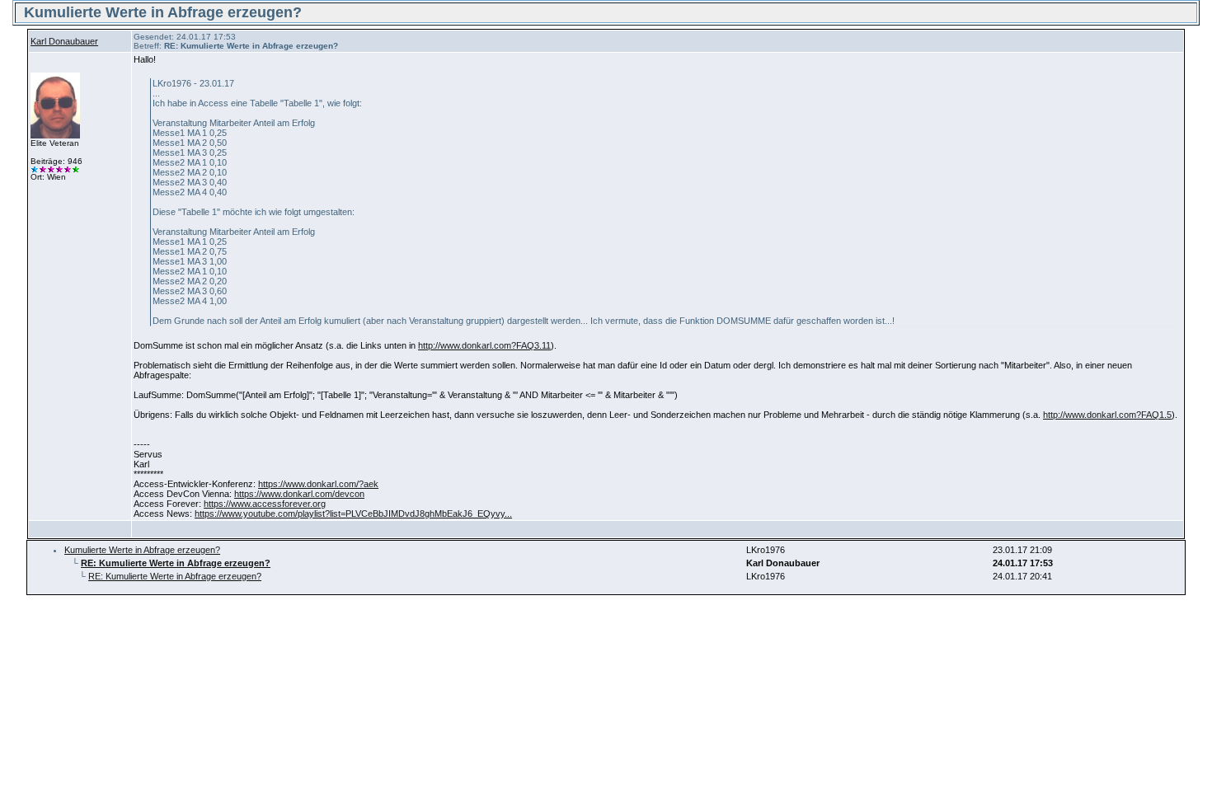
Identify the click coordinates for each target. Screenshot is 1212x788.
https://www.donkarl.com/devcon (299, 494)
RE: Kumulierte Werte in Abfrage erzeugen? (174, 576)
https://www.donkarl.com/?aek (318, 484)
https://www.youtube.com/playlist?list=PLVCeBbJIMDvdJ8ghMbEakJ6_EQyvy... (353, 513)
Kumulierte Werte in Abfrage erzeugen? (142, 550)
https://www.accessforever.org (265, 504)
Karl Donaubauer (64, 41)
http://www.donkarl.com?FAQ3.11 (484, 345)
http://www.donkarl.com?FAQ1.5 (1107, 415)
